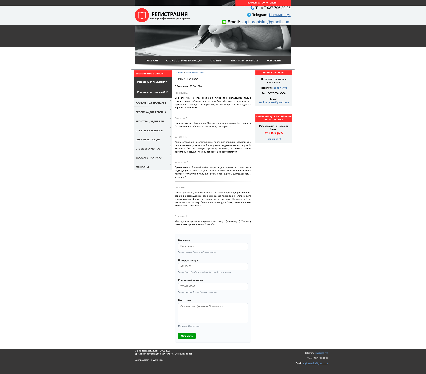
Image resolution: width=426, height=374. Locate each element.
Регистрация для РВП (150, 121)
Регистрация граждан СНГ (152, 92)
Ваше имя (184, 240)
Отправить (187, 336)
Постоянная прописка (151, 103)
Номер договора (188, 260)
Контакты (274, 60)
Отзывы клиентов (148, 148)
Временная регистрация (150, 74)
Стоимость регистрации (184, 60)
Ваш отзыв (184, 300)
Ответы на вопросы (149, 130)
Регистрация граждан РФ (152, 81)
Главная (151, 60)
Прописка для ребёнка (151, 112)
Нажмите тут (280, 15)
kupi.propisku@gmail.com (266, 21)
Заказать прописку (244, 60)
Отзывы (216, 60)
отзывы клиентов (195, 72)
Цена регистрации (148, 139)
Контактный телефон (190, 280)
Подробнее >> (274, 139)
